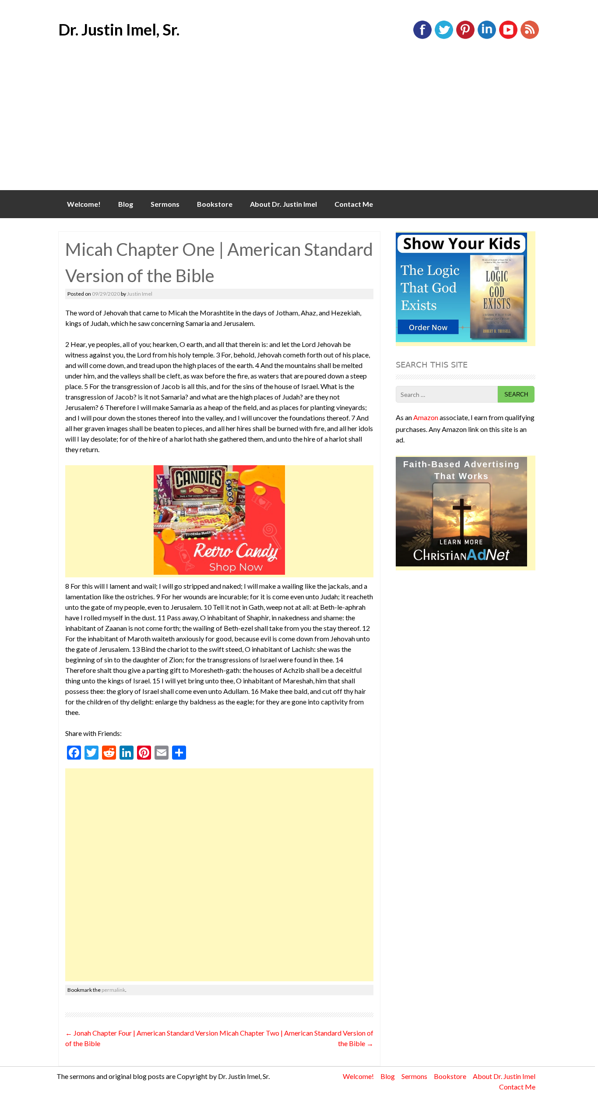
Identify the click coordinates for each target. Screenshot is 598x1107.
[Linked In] (487, 37)
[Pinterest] (465, 37)
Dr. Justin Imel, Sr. (118, 29)
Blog (125, 204)
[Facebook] (422, 37)
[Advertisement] (299, 124)
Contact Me (353, 204)
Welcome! (84, 204)
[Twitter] (444, 37)
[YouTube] (508, 37)
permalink (113, 990)
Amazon (425, 417)
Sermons (165, 204)
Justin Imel (139, 293)
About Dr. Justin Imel (283, 204)
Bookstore (214, 204)
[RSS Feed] (530, 37)
